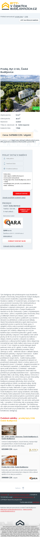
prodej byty (19, 17)
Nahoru (17, 488)
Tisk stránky (3, 495)
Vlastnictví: (4, 122)
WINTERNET (36, 502)
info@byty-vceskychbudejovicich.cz (23, 497)
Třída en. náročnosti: (7, 125)
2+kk (26, 17)
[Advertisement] (20, 45)
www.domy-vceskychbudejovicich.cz (11, 509)
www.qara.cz (7, 236)
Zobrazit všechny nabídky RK (13, 246)
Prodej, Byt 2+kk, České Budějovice (15, 467)
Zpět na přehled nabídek (29, 20)
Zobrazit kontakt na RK (17, 241)
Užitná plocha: (5, 119)
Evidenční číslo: (5, 128)
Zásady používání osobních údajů (13, 198)
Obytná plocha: (5, 115)
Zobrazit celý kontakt (25, 210)
